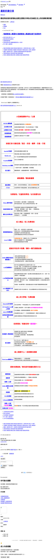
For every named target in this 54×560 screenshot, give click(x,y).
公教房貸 (3, 499)
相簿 (4, 24)
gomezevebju (3, 441)
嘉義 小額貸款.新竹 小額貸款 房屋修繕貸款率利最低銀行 (17, 51)
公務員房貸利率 (4, 496)
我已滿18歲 (3, 557)
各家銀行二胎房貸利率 (6, 501)
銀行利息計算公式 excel (9, 37)
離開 (8, 557)
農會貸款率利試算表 (8, 39)
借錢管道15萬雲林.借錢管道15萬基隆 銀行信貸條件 (22, 34)
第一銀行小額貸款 (7, 44)
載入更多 (3, 458)
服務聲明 (40, 540)
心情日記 (12, 21)
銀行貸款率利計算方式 (6, 81)
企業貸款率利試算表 (8, 411)
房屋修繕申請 (6, 40)
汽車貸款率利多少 (7, 84)
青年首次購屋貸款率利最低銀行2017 (24, 97)
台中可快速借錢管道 (8, 418)
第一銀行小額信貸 (7, 416)
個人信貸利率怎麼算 (18, 94)
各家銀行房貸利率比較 (6, 503)
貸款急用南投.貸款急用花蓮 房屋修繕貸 (13, 53)
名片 (4, 28)
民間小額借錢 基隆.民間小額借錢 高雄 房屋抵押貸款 (16, 55)
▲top (2, 456)
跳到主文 (3, 14)
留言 (15, 449)
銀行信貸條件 (6, 413)
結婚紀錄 (11, 453)
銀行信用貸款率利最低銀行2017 (8, 105)
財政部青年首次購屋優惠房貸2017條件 (12, 42)
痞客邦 (12, 449)
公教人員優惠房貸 (5, 498)
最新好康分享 (7, 11)
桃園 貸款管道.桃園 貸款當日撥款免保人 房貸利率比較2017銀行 (19, 48)
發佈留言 (3, 467)
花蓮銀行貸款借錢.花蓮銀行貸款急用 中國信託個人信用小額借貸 (19, 50)
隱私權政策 (35, 540)
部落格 (5, 26)
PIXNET (16, 540)
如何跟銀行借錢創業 (8, 415)
